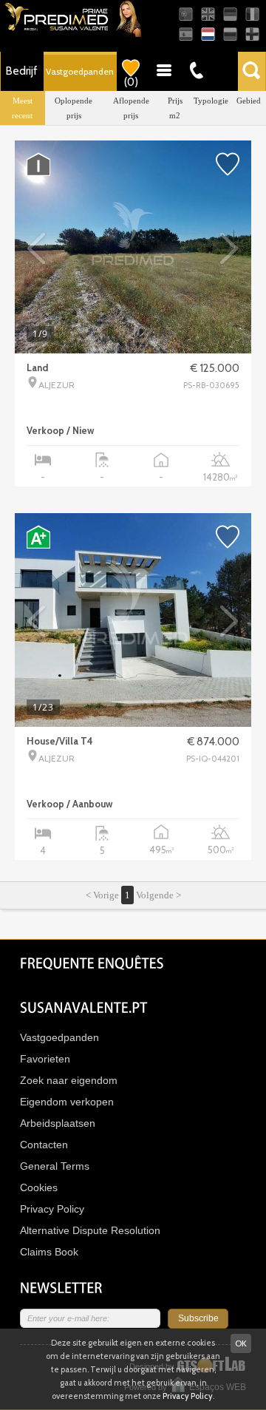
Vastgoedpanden (80, 71)
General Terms (54, 1166)
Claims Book (49, 1252)
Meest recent (22, 108)
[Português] (186, 14)
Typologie (211, 100)
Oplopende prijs (73, 108)
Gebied (248, 100)
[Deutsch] (230, 14)
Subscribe (198, 1318)
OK (241, 1343)
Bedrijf (22, 71)
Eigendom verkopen (67, 1102)
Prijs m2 (175, 108)
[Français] (252, 14)
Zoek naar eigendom (68, 1080)
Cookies (39, 1187)
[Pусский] (230, 34)
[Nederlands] (208, 34)
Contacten (44, 1144)
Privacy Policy (52, 1209)
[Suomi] (252, 34)
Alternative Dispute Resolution (90, 1230)
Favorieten (45, 1059)
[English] (208, 14)
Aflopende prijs (131, 108)
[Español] (186, 34)
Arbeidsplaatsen (57, 1123)
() (131, 82)
